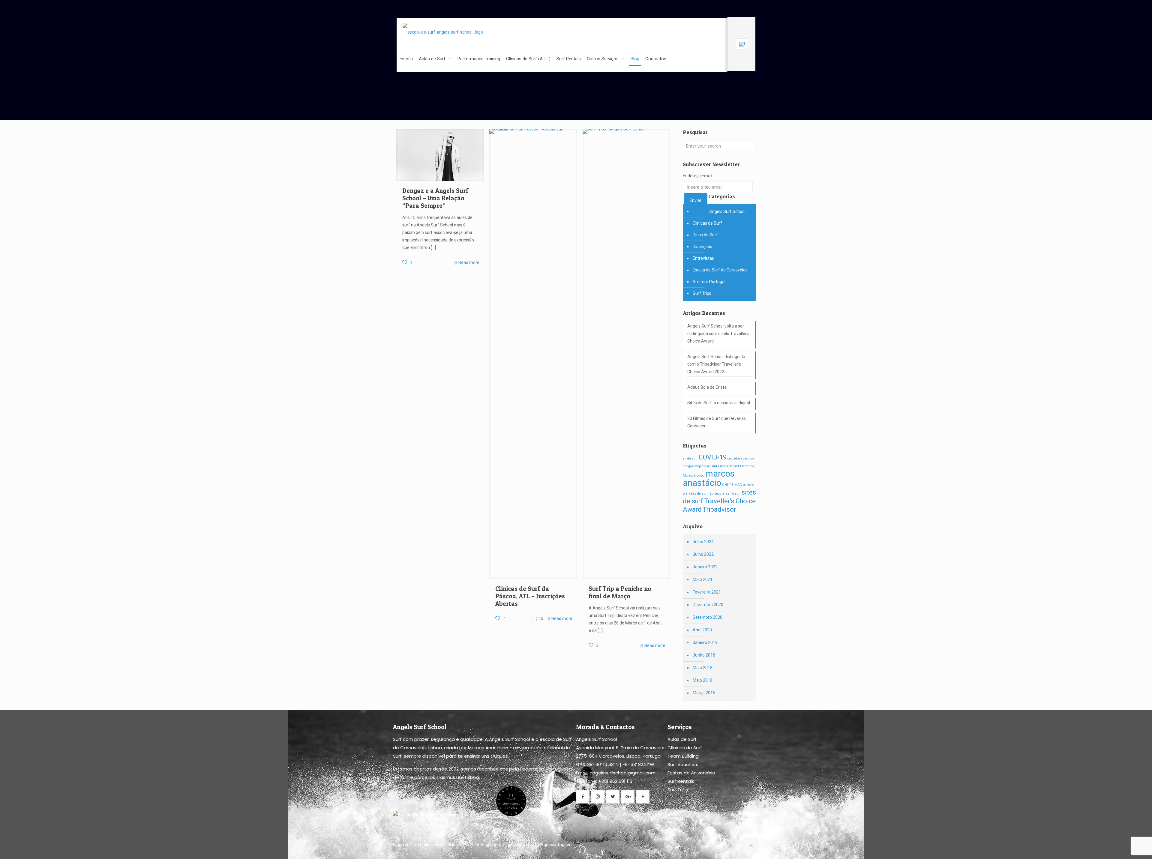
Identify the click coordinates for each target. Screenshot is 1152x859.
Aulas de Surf (682, 739)
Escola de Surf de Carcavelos (720, 270)
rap (711, 493)
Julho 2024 (703, 541)
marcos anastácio (709, 478)
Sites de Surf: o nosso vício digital (718, 402)
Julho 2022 (703, 554)
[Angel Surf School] (443, 31)
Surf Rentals (681, 781)
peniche (748, 485)
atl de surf (690, 458)
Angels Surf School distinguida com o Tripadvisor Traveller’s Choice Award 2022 (716, 364)
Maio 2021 (702, 579)
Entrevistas (703, 258)
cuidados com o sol (741, 458)
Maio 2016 (702, 680)
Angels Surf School (727, 211)
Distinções (702, 246)
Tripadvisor (719, 509)
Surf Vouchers (683, 764)
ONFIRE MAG (732, 485)
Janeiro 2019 (705, 642)
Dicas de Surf (705, 234)
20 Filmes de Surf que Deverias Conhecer (716, 422)
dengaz (688, 466)
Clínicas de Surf (707, 223)
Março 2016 (704, 692)
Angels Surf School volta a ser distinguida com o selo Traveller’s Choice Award (718, 333)
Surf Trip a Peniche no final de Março (620, 592)
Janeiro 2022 (705, 566)
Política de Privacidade (441, 844)
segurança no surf (727, 493)
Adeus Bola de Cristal (707, 387)
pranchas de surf (695, 493)
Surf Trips (702, 293)
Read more (468, 262)
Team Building (683, 756)
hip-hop (699, 475)
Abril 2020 (702, 629)
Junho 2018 (704, 655)
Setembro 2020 (707, 617)
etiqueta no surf (705, 466)
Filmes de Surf (728, 466)
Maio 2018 (702, 667)
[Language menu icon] (742, 44)
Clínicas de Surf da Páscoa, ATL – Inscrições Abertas (530, 596)
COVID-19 (713, 457)
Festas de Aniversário (691, 773)
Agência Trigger (556, 844)
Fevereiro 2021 (707, 592)
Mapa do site (405, 844)
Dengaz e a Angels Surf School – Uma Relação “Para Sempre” (435, 198)
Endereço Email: (698, 175)
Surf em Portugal (709, 281)
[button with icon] (583, 797)
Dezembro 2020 (708, 604)
